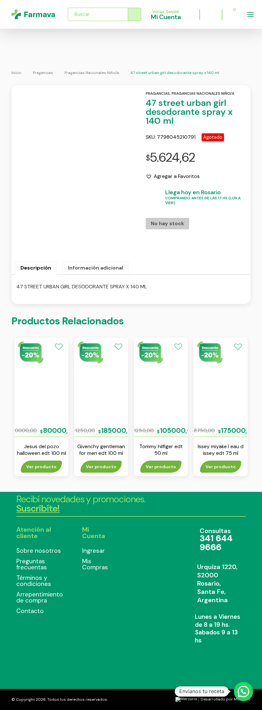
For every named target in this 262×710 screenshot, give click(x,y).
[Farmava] (33, 14)
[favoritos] (210, 14)
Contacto (30, 611)
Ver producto (41, 467)
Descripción (35, 267)
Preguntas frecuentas (31, 564)
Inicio (16, 72)
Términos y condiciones (33, 581)
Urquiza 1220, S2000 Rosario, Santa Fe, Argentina (217, 583)
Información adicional (95, 267)
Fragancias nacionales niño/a (203, 93)
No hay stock (167, 223)
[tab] (36, 268)
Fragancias (43, 72)
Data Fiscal (147, 547)
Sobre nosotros (38, 551)
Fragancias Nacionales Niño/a (92, 72)
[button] (173, 176)
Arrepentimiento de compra (39, 597)
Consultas (216, 540)
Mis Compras (95, 564)
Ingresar (93, 551)
